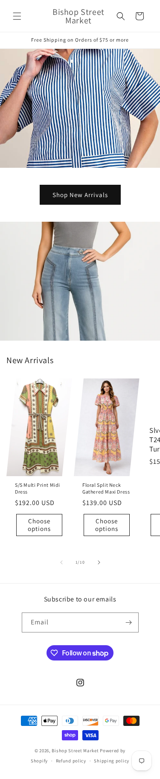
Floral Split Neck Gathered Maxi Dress (106, 488)
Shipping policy (111, 761)
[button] (17, 16)
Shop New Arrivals (80, 195)
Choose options (39, 525)
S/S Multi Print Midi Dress (37, 488)
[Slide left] (61, 562)
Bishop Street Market (76, 751)
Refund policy (71, 761)
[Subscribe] (128, 622)
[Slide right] (99, 562)
